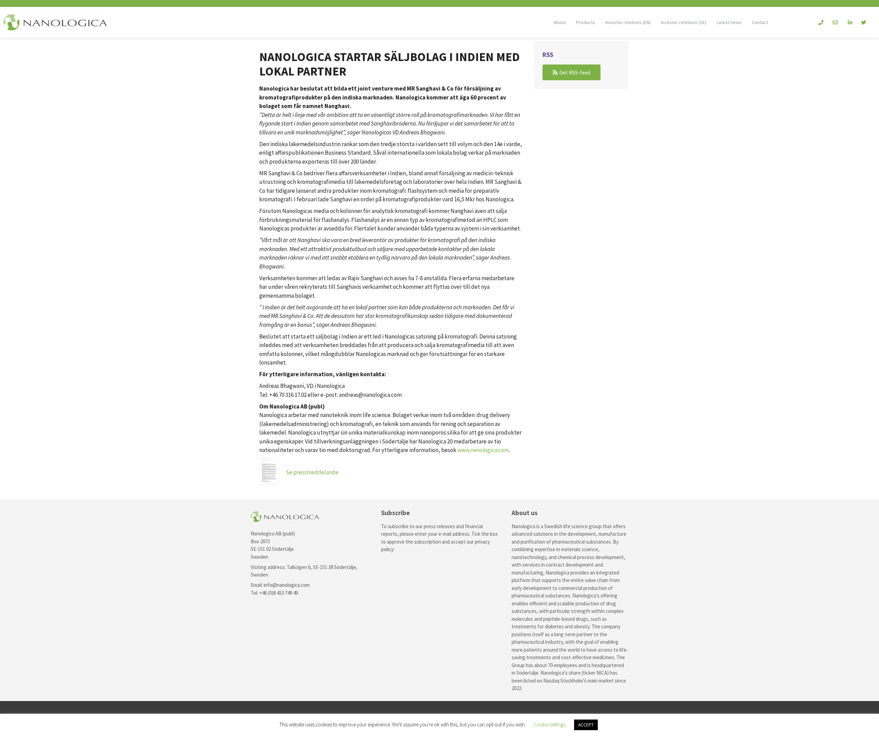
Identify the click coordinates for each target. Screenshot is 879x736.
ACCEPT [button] (586, 725)
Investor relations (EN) (628, 22)
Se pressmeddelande (312, 472)
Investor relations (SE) (683, 22)
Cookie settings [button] (550, 724)
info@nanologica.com (287, 585)
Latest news (729, 22)
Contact (760, 22)
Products (585, 22)
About (559, 22)
